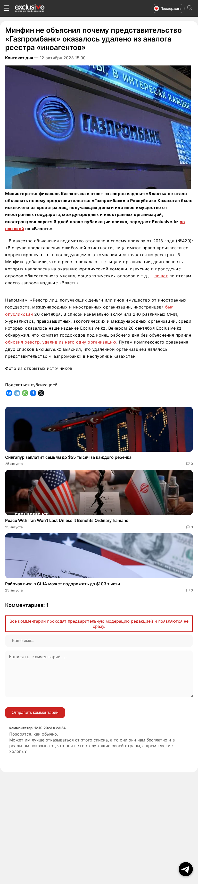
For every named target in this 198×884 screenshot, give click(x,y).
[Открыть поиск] (190, 8)
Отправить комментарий (35, 712)
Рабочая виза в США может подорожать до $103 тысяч (62, 583)
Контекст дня (19, 57)
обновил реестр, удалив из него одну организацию (60, 342)
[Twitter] (41, 393)
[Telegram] (17, 393)
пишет (161, 275)
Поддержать (171, 8)
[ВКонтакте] (9, 393)
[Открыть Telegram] (186, 869)
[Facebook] (33, 393)
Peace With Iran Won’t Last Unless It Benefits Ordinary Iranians (66, 520)
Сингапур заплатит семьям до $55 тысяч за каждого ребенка (68, 457)
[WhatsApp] (25, 393)
